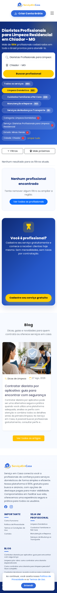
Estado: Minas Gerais (16, 132)
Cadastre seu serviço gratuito (28, 297)
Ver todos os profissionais (28, 201)
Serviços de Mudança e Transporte (28, 110)
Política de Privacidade (14, 524)
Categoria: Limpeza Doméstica (21, 118)
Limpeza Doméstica (20, 90)
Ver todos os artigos (29, 438)
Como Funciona (11, 521)
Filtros (14, 151)
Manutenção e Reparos (22, 103)
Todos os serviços (16, 83)
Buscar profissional (28, 73)
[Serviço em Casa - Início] (28, 5)
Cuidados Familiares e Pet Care (27, 97)
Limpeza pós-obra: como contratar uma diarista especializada (25, 561)
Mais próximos (41, 151)
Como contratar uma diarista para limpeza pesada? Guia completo (27, 567)
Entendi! (28, 585)
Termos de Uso (37, 579)
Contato (7, 534)
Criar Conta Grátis (30, 13)
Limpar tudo (33, 138)
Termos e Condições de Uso (14, 529)
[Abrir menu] (52, 13)
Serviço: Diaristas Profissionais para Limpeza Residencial (28, 125)
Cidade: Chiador (13, 138)
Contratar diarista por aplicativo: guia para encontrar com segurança (25, 390)
